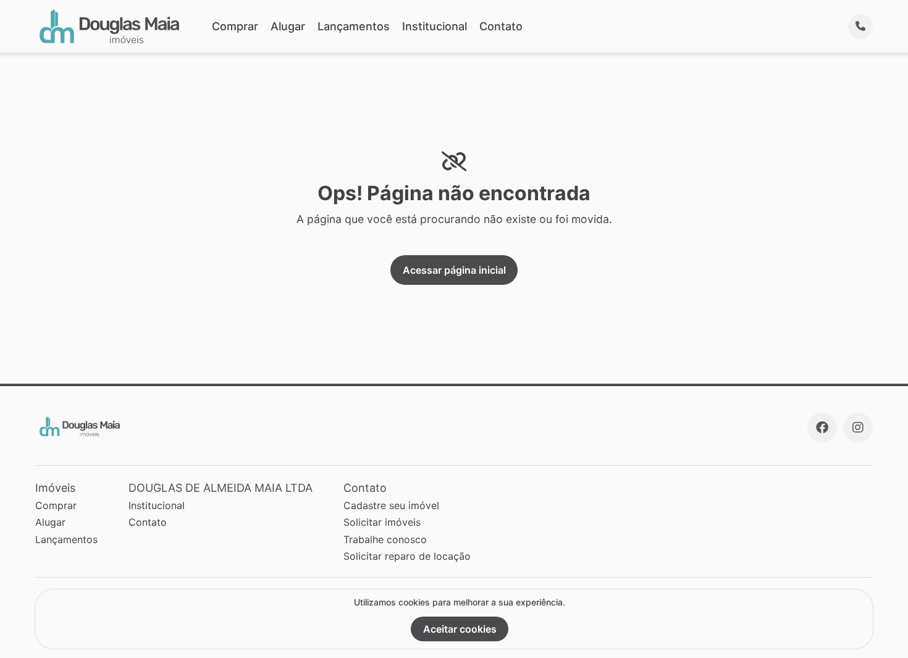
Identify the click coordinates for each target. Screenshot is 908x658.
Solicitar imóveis (382, 522)
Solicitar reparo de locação (407, 556)
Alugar (288, 26)
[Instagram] (858, 427)
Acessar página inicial (454, 270)
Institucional (434, 26)
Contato (501, 26)
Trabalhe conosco (385, 539)
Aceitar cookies (460, 629)
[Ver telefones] (860, 26)
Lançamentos (353, 26)
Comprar (235, 26)
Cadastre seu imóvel (391, 505)
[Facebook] (822, 427)
